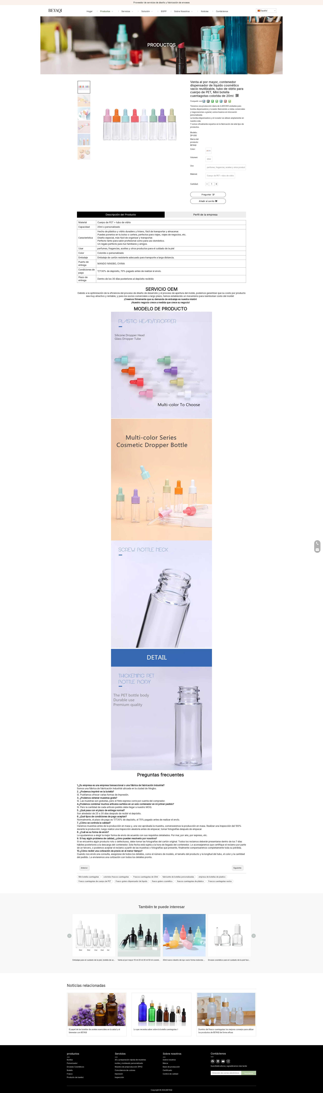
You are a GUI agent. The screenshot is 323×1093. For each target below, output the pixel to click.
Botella (70, 1070)
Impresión (119, 1074)
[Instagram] (228, 1061)
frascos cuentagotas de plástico (190, 881)
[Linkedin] (218, 1061)
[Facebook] (213, 1061)
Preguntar (206, 194)
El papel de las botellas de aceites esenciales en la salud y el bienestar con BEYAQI (94, 1030)
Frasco (70, 1074)
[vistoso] (208, 150)
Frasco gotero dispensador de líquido (131, 881)
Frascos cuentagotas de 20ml (145, 877)
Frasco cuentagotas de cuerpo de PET (95, 881)
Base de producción (171, 1067)
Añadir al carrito (206, 201)
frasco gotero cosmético (162, 881)
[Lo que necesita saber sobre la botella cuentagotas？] (161, 1009)
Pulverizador (72, 1063)
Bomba (70, 1060)
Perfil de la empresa (205, 214)
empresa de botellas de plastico (212, 877)
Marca (165, 1063)
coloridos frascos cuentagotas (116, 877)
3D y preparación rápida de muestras (130, 1060)
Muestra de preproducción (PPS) (129, 1067)
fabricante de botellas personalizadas (178, 877)
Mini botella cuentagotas (89, 877)
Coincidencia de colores (125, 1070)
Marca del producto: (194, 140)
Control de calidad (170, 1074)
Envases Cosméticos (75, 1067)
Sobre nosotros (169, 1060)
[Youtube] (223, 1061)
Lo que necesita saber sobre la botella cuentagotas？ (156, 1029)
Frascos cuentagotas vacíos (220, 881)
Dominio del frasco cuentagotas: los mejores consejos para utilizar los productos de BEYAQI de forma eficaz (226, 1030)
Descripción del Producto (121, 214)
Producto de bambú (75, 1077)
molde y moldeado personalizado (129, 1063)
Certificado (167, 1070)
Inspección (119, 1077)
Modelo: (193, 132)
